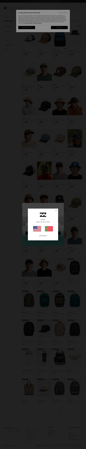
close (56, 210)
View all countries (43, 235)
